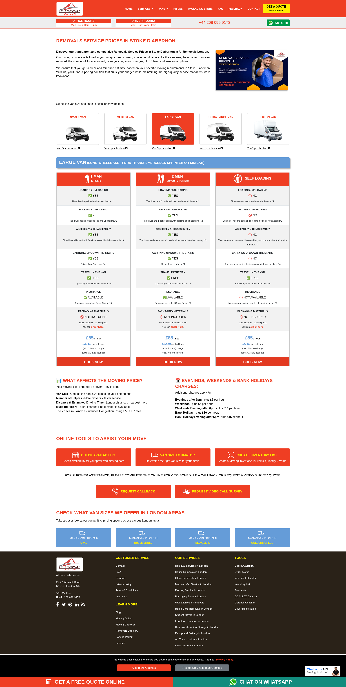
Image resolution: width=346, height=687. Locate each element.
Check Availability (244, 565)
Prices (178, 8)
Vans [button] (162, 8)
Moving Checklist (125, 624)
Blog (118, 612)
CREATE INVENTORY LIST (252, 458)
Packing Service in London (190, 590)
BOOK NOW (93, 362)
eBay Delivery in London (189, 645)
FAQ (118, 571)
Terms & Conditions (127, 590)
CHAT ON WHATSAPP (265, 682)
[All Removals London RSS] (83, 605)
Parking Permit (124, 636)
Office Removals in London (190, 578)
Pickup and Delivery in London (192, 633)
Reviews (120, 578)
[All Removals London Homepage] (69, 8)
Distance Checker (245, 602)
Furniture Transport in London (192, 621)
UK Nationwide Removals (189, 602)
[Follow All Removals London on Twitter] (63, 605)
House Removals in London (191, 571)
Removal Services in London (191, 565)
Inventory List (242, 584)
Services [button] (144, 8)
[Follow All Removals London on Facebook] (57, 605)
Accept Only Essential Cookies (202, 667)
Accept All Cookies (144, 667)
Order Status (242, 571)
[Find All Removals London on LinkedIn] (77, 605)
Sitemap (120, 643)
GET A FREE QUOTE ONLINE (89, 682)
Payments (240, 590)
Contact (254, 8)
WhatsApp (281, 22)
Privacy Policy (224, 659)
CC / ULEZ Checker (246, 596)
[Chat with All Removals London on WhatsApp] (234, 682)
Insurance (121, 596)
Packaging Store (200, 8)
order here (97, 326)
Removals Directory (127, 630)
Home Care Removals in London (193, 608)
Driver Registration (245, 608)
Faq (220, 8)
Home (128, 8)
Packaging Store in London (190, 596)
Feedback (235, 8)
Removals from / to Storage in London (197, 627)
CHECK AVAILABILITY (94, 458)
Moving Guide (124, 618)
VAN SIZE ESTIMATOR (173, 458)
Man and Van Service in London (193, 584)
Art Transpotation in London (191, 639)
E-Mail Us (64, 593)
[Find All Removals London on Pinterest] (70, 605)
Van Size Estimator (245, 578)
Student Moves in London (189, 614)
